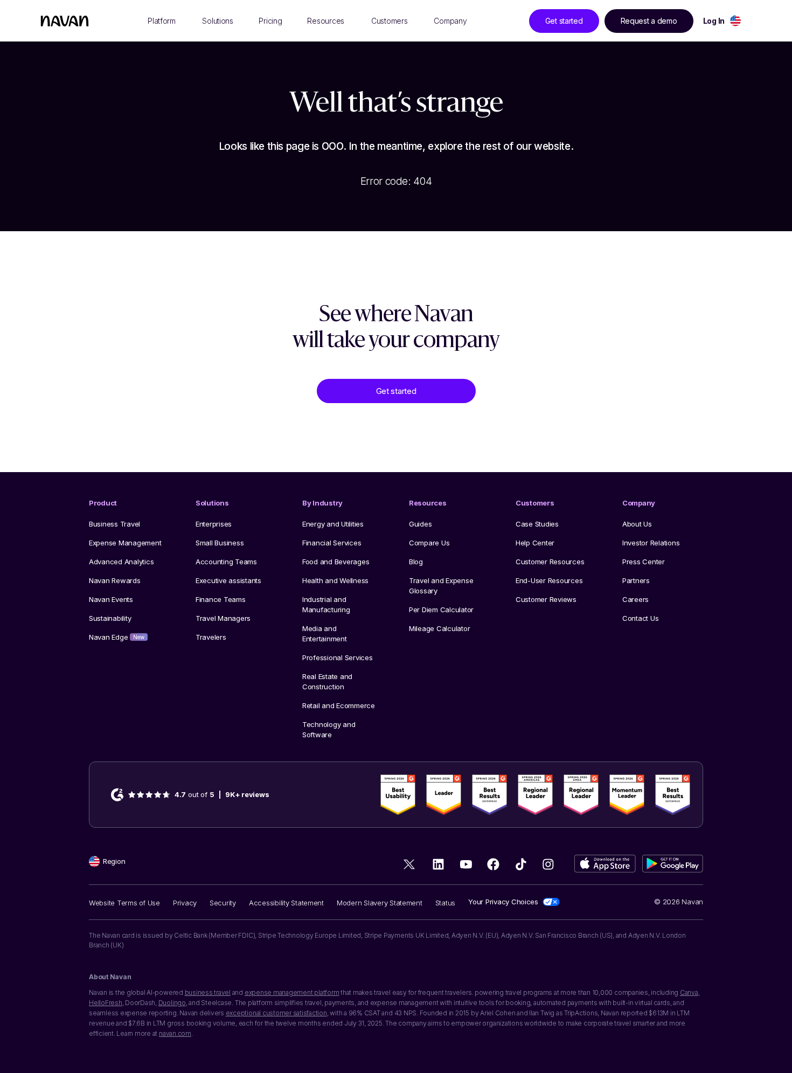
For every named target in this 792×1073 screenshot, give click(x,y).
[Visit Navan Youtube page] (465, 864)
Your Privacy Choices (503, 901)
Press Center (643, 561)
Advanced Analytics (121, 561)
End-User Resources (549, 580)
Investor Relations (650, 542)
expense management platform (292, 992)
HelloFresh (105, 1003)
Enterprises (214, 524)
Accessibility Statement (286, 902)
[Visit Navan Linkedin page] (438, 864)
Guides (420, 524)
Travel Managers (223, 618)
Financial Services (331, 542)
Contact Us (640, 618)
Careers (635, 599)
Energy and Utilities (333, 524)
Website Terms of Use (124, 902)
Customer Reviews (546, 599)
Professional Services (337, 657)
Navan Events (111, 599)
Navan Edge (116, 637)
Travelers (211, 637)
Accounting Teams (226, 561)
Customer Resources (550, 561)
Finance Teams (221, 599)
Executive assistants (228, 580)
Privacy (185, 902)
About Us (637, 524)
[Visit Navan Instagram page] (548, 864)
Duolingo (172, 1003)
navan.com (175, 1033)
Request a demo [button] (649, 20)
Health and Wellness (335, 580)
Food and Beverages (335, 561)
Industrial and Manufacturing (326, 604)
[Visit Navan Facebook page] (493, 864)
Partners (636, 580)
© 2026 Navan (678, 901)
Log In (714, 20)
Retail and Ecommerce (338, 705)
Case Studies (537, 524)
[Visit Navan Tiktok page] (520, 864)
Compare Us (429, 542)
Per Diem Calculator (441, 609)
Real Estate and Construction (327, 681)
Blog (416, 561)
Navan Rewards (115, 580)
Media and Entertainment (324, 633)
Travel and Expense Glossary (441, 585)
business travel (208, 992)
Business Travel (114, 524)
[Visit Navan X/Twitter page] (411, 866)
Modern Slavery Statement (379, 902)
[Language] (735, 21)
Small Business (220, 542)
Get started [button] (564, 20)
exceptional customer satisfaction (276, 1013)
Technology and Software (328, 729)
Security (223, 902)
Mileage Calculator (439, 628)
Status (445, 902)
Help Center (535, 542)
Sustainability (110, 618)
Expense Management (125, 542)
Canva (689, 992)
